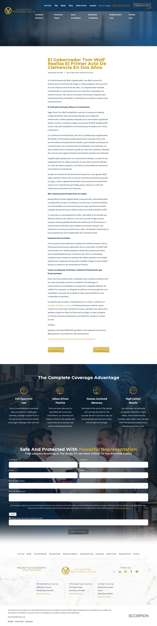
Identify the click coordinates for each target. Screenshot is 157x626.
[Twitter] (114, 571)
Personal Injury (55, 554)
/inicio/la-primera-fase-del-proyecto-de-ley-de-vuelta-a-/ (72, 339)
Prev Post (56, 350)
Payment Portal (125, 554)
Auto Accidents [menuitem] (76, 16)
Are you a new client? (17, 481)
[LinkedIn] (120, 571)
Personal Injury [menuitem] (58, 16)
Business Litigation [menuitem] (93, 16)
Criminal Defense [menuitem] (39, 16)
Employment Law (86, 554)
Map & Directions (42, 594)
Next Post (101, 350)
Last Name (83, 460)
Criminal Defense (40, 554)
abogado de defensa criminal (60, 305)
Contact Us (142, 6)
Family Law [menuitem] (132, 16)
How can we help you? (17, 491)
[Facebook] (131, 571)
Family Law (100, 554)
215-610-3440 (121, 5)
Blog (71, 5)
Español (93, 5)
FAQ (56, 5)
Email (81, 470)
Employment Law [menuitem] (115, 16)
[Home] (20, 10)
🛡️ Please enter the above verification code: (26, 518)
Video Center (81, 5)
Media (63, 5)
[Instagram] (125, 571)
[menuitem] (10, 621)
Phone (11, 470)
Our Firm (47, 5)
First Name (13, 460)
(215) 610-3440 (31, 570)
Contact (136, 554)
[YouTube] (137, 571)
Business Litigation (70, 554)
